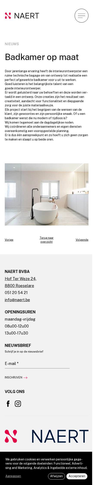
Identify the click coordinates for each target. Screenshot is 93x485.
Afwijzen (56, 476)
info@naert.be (17, 300)
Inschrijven (13, 377)
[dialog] (46, 468)
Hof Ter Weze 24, (21, 278)
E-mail (9, 356)
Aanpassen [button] (13, 476)
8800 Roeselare (19, 285)
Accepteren (77, 476)
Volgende (82, 239)
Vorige (9, 239)
